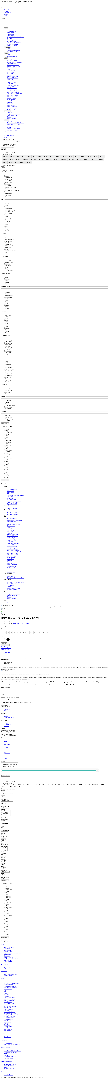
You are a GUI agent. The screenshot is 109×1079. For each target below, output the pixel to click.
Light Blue (8, 440)
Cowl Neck (8, 361)
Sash (6, 306)
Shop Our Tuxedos (12, 602)
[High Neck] (5, 856)
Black (7, 472)
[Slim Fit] (4, 864)
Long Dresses (8, 213)
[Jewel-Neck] (5, 857)
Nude (7, 467)
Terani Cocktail (11, 563)
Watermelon (9, 458)
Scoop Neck (8, 375)
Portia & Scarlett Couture (13, 524)
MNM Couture (11, 557)
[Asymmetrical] (4, 847)
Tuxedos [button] (6, 599)
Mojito (7, 431)
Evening (7, 184)
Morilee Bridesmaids (12, 514)
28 (102, 156)
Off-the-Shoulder (9, 369)
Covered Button (9, 261)
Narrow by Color (7, 426)
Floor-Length (8, 346)
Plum (7, 459)
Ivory (7, 466)
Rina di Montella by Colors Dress (15, 578)
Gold (7, 469)
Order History (7, 724)
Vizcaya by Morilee (12, 595)
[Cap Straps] (5, 874)
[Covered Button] (5, 818)
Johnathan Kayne (11, 566)
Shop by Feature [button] (8, 505)
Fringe (7, 302)
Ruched (7, 252)
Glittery (7, 277)
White (7, 477)
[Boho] (5, 805)
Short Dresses (8, 223)
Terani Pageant (11, 572)
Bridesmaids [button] (7, 509)
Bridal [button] (5, 486)
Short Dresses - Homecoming (14, 520)
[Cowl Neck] (5, 853)
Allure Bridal (10, 491)
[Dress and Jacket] (5, 806)
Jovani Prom (10, 541)
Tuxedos (6, 747)
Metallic (7, 279)
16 (65, 156)
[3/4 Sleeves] (5, 869)
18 (71, 156)
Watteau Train (8, 354)
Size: (2, 628)
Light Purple (9, 450)
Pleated (7, 249)
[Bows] (4, 835)
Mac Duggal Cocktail (12, 553)
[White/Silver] (5, 639)
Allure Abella (10, 492)
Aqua (7, 437)
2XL (29, 162)
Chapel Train (8, 343)
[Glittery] (3, 825)
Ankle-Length (9, 340)
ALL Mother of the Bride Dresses (15, 582)
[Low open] (5, 822)
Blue (7, 443)
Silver (7, 475)
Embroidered (8, 297)
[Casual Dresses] (7, 799)
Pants (6, 216)
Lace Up (7, 264)
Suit (6, 226)
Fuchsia (7, 456)
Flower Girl (8, 185)
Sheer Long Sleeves (10, 405)
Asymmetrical (8, 341)
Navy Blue (8, 445)
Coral (7, 464)
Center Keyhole (9, 241)
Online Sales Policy (6, 648)
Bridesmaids (8, 177)
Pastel (6, 284)
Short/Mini (8, 349)
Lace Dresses (8, 208)
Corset (7, 242)
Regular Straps (9, 417)
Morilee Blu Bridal (12, 499)
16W (26, 159)
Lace (6, 303)
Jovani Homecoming (12, 540)
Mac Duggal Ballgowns (13, 550)
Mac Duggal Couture (12, 554)
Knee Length (8, 348)
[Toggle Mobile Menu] (1, 737)
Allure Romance (11, 494)
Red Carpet (8, 195)
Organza (7, 325)
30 (6, 159)
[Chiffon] (3, 840)
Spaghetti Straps (9, 419)
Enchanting (10, 498)
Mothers (6, 755)
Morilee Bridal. (11, 496)
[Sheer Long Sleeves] (5, 871)
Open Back (8, 247)
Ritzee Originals (11, 567)
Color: (2, 636)
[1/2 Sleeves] (5, 867)
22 (84, 156)
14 (59, 156)
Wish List (6, 9)
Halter (7, 362)
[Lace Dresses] (5, 808)
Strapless (7, 378)
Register (6, 14)
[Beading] (4, 833)
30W (79, 159)
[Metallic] (3, 826)
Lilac (7, 448)
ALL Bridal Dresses (12, 489)
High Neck (8, 364)
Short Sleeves (8, 407)
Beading (7, 292)
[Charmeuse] (3, 839)
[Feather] (3, 842)
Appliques (8, 290)
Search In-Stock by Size (9, 152)
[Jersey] (3, 843)
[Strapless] (5, 879)
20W (41, 159)
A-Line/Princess (9, 389)
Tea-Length (8, 352)
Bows (6, 294)
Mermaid (7, 392)
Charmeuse (8, 315)
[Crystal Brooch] (4, 836)
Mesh (6, 323)
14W (19, 159)
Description (7, 652)
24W (57, 159)
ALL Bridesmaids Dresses (13, 512)
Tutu (6, 229)
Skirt (6, 224)
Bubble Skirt (8, 238)
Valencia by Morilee (12, 598)
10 (46, 156)
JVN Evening (10, 544)
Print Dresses (8, 218)
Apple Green (9, 432)
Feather (7, 298)
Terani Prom (10, 561)
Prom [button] (5, 515)
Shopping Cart (7, 12)
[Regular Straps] (5, 876)
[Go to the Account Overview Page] (1, 7)
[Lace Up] (5, 820)
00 (13, 156)
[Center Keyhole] (6, 813)
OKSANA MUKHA (12, 502)
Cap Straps (8, 415)
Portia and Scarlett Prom (13, 523)
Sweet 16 (7, 196)
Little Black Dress (10, 210)
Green (7, 434)
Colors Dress (10, 530)
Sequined (7, 328)
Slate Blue (8, 442)
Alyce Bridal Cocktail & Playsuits (15, 495)
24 (90, 156)
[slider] (97, 770)
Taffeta (7, 331)
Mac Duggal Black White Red (14, 551)
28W (72, 159)
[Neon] (3, 827)
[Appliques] (4, 832)
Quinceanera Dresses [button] (9, 591)
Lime (7, 435)
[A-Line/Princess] (4, 860)
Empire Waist (8, 390)
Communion (8, 182)
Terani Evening (11, 576)
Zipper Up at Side (9, 270)
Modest (7, 215)
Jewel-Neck (8, 366)
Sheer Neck (8, 377)
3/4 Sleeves (8, 402)
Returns (6, 710)
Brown (7, 470)
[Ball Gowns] (5, 803)
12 (52, 156)
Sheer (6, 267)
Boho (6, 205)
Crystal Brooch (9, 295)
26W (64, 159)
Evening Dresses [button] (8, 573)
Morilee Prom (10, 559)
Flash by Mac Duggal (12, 534)
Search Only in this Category (10, 144)
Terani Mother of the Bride (14, 583)
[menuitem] (56, 10)
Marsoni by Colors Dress (13, 588)
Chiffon (7, 317)
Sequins (7, 308)
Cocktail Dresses (9, 181)
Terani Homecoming (12, 564)
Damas (9, 597)
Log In (5, 15)
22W (49, 159)
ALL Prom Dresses (12, 518)
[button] (6, 28)
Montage (9, 586)
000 (6, 156)
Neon (6, 280)
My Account (7, 11)
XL (23, 162)
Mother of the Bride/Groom (12, 190)
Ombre (7, 282)
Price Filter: (6, 146)
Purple (7, 447)
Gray (7, 474)
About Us (6, 716)
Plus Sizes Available (10, 250)
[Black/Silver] (8, 639)
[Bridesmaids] (7, 798)
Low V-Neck (8, 367)
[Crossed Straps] (5, 819)
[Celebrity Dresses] (6, 812)
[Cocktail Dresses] (7, 800)
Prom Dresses (8, 192)
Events (5, 758)
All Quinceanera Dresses (13, 594)
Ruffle (7, 305)
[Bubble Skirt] (6, 811)
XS (102, 159)
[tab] (56, 495)
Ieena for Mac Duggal (12, 549)
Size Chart (3, 646)
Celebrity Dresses (9, 239)
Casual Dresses (9, 179)
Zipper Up (8, 269)
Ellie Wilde (10, 531)
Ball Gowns (8, 204)
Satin (6, 326)
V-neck (7, 382)
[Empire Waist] (4, 862)
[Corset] (6, 815)
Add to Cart (4, 643)
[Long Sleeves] (5, 870)
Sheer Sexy (8, 221)
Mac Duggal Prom (11, 556)
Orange (7, 462)
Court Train (8, 344)
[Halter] (5, 855)
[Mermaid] (4, 863)
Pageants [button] (6, 569)
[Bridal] (7, 796)
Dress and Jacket (9, 207)
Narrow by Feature (8, 170)
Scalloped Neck (9, 374)
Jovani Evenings (11, 539)
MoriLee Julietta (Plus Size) (14, 501)
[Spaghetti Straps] (5, 877)
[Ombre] (3, 829)
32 (12, 159)
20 (77, 156)
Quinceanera (8, 193)
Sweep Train (8, 351)
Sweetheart (8, 380)
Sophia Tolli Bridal (12, 504)
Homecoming (8, 189)
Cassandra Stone (11, 526)
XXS (95, 159)
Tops (6, 227)
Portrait (7, 372)
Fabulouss (9, 533)
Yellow (7, 429)
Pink (7, 453)
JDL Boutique (10, 585)
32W (87, 159)
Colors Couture (11, 528)
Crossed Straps (9, 262)
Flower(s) (7, 300)
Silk (6, 329)
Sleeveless (8, 408)
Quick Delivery (25, 623)
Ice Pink (8, 451)
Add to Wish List (5, 645)
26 (96, 156)
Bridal (7, 176)
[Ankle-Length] (4, 846)
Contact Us (6, 709)
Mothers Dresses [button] (8, 579)
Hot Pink (8, 455)
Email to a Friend (5, 649)
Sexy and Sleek (9, 219)
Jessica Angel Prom (12, 537)
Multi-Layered (9, 246)
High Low (8, 244)
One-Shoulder (9, 370)
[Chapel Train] (4, 849)
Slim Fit (7, 393)
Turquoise (8, 439)
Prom (5, 750)
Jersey (7, 320)
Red (7, 461)
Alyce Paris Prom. (11, 521)
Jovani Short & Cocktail (13, 543)
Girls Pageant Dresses (10, 187)
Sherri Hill (9, 560)
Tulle (6, 333)
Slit (6, 254)
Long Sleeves (8, 404)
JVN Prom (9, 547)
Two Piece (8, 231)
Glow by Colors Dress (12, 536)
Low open (8, 265)
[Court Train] (4, 850)
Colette (9, 527)
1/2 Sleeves (8, 400)
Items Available (8, 654)
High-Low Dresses (12, 508)
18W (34, 159)
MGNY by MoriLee (12, 589)
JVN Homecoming (12, 546)
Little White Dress (10, 211)
